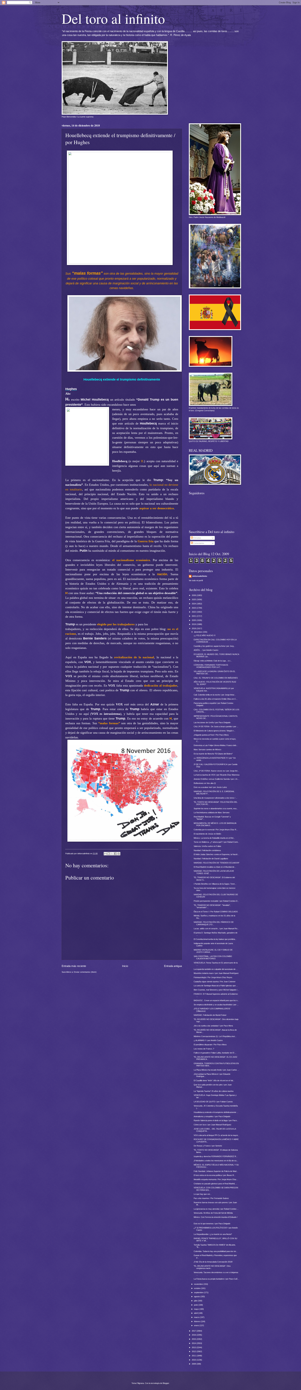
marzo (197, 1317)
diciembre (198, 632)
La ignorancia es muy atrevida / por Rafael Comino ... (216, 1209)
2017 (194, 1331)
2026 (194, 595)
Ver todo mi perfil (196, 580)
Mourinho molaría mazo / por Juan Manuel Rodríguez (216, 973)
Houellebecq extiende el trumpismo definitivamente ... (216, 1112)
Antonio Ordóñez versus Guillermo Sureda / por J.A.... (216, 779)
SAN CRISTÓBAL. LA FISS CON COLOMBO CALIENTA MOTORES (213, 957)
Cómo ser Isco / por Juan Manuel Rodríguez (212, 1125)
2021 (194, 616)
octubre (197, 1288)
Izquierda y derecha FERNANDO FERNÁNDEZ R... (216, 1156)
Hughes (71, 389)
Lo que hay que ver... (202, 1194)
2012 (194, 1351)
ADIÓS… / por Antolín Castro (206, 650)
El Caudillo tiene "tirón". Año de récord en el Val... (214, 1080)
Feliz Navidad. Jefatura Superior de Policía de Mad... (216, 1171)
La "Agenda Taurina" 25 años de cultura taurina (213, 1091)
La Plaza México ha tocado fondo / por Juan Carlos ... (216, 1070)
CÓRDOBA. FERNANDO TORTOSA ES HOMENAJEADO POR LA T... (211, 666)
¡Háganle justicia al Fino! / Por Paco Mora (211, 735)
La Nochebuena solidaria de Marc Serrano (211, 812)
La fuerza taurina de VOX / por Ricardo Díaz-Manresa (216, 775)
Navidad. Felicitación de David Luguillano (211, 859)
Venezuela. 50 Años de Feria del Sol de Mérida (213, 1213)
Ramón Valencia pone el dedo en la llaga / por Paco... (216, 1120)
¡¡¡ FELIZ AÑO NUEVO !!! (204, 635)
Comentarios (198, 543)
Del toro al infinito (113, 18)
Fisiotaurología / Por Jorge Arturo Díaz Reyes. (213, 977)
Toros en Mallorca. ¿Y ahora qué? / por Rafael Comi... (216, 842)
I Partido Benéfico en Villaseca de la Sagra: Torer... (215, 884)
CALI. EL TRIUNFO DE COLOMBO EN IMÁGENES (216, 678)
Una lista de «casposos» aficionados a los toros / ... (215, 798)
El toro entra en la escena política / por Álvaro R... (215, 1175)
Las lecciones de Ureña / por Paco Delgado (212, 722)
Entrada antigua (173, 965)
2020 (194, 620)
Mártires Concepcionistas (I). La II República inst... (215, 1036)
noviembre (198, 1284)
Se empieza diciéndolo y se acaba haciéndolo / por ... (216, 1005)
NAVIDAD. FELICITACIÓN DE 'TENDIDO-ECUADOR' (216, 863)
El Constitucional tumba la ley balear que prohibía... (215, 939)
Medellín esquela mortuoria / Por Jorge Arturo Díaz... (216, 1179)
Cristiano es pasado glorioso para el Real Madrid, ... (215, 1184)
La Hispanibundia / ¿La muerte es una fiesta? (213, 1234)
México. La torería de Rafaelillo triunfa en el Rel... (214, 838)
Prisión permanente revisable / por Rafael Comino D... (216, 901)
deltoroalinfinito (199, 576)
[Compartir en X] (112, 853)
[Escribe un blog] (108, 853)
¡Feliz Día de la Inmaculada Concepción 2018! (213, 1262)
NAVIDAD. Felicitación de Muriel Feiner (210, 1015)
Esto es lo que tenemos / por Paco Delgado (212, 1224)
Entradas (197, 538)
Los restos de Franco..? (204, 1049)
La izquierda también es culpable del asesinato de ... (216, 969)
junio (196, 1305)
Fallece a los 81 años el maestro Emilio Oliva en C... (215, 699)
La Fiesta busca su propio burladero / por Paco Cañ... (216, 1279)
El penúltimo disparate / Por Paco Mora (210, 1045)
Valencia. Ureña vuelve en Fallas (207, 846)
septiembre (199, 1292)
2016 (194, 1335)
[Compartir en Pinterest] (118, 853)
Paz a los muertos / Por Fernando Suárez (211, 1198)
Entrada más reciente (74, 965)
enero (196, 1325)
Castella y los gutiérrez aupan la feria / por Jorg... (214, 646)
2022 (194, 612)
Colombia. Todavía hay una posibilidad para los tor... (215, 1251)
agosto (197, 1296)
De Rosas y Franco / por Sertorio (208, 1146)
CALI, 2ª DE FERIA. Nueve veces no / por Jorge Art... (216, 771)
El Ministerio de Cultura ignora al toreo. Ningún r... (214, 731)
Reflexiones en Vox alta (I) (205, 783)
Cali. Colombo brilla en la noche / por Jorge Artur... (215, 695)
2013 (194, 1347)
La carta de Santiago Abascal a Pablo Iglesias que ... (216, 986)
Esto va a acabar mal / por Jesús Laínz (210, 787)
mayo (196, 1309)
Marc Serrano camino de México (207, 749)
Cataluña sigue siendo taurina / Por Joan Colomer (215, 982)
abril (196, 1313)
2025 (194, 599)
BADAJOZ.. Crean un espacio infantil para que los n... (216, 1000)
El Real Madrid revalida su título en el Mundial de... (215, 867)
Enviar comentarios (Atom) (85, 972)
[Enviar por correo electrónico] (105, 853)
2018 (194, 628)
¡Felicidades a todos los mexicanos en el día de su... (216, 1161)
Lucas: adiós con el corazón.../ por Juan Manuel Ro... (216, 928)
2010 (194, 1360)
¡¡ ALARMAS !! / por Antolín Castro (208, 1040)
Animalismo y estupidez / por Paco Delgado (212, 1116)
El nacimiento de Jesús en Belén (207, 834)
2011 (194, 1356)
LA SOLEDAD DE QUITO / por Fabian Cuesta (213, 1102)
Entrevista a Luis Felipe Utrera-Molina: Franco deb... (216, 745)
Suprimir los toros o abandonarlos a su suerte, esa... (216, 808)
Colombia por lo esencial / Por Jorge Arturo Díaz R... (216, 830)
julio (196, 1301)
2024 (194, 604)
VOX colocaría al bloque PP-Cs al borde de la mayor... (216, 1135)
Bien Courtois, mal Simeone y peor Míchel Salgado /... (216, 990)
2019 (194, 624)
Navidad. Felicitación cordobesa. (207, 850)
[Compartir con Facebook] (115, 853)
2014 (194, 1343)
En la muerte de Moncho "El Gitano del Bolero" (213, 754)
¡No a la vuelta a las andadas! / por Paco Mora (213, 1026)
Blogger (166, 1383)
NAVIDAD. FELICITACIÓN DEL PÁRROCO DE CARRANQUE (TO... (214, 923)
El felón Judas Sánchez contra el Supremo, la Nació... (216, 854)
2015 (194, 1339)
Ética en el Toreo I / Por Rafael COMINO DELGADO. (216, 912)
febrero (197, 1321)
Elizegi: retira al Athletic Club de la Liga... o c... (213, 661)
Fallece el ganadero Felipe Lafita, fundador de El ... (215, 1053)
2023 (194, 608)
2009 (194, 1364)
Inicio (125, 965)
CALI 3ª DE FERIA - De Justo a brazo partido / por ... (216, 726)
